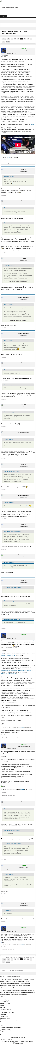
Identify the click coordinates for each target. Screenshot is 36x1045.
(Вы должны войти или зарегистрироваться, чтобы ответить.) (19, 957)
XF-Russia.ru (9, 1039)
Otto (7, 737)
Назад (4, 39)
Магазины (2, 1033)
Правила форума (14, 1041)
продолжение (6, 641)
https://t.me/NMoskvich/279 (8, 655)
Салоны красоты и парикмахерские (10, 1020)
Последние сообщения (7, 18)
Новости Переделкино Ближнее (9, 1000)
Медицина (3, 1014)
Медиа (2, 1005)
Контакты (2, 1007)
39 (15, 39)
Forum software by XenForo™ (18, 1037)
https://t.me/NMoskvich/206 (8, 673)
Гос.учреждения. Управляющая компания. (12, 1031)
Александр (4, 163)
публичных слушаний (28, 641)
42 (24, 39)
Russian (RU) (5, 1041)
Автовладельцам (5, 1029)
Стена (8, 157)
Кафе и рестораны (5, 1018)
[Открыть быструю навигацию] (33, 25)
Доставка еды (4, 1016)
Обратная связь (24, 1041)
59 (3, 41)
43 (28, 39)
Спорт (1, 1025)
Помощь (31, 1041)
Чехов (3, 737)
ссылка (32, 124)
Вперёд (8, 41)
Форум (3, 16)
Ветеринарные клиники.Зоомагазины (10, 1027)
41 (21, 39)
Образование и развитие (7, 1012)
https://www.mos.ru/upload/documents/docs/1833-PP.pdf (16, 670)
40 (18, 39)
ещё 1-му (17, 737)
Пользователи (4, 1001)
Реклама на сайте (5, 1003)
